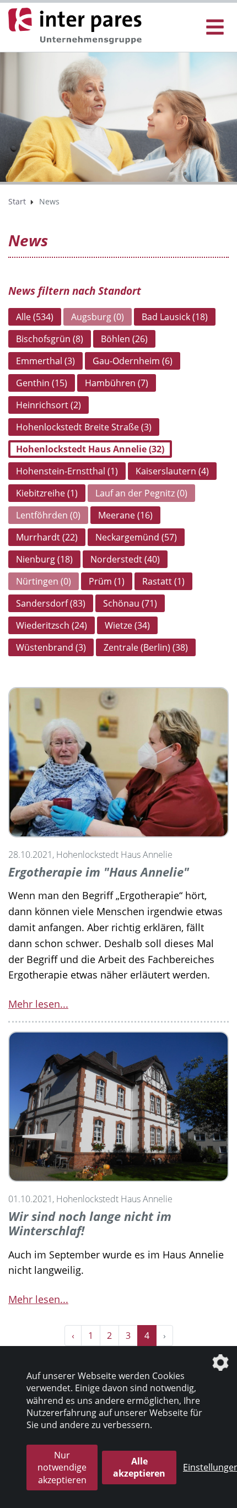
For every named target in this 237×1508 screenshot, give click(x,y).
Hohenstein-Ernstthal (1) (67, 471)
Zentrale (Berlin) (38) (146, 647)
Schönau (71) (130, 603)
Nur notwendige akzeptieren (62, 1467)
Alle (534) (34, 317)
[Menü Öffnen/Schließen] (215, 27)
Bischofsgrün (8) (49, 339)
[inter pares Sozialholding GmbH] (77, 26)
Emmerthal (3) (45, 361)
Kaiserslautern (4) (172, 471)
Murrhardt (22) (47, 537)
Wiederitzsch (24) (51, 625)
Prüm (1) (107, 581)
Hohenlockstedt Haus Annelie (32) (90, 449)
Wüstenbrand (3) (51, 647)
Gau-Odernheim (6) (133, 361)
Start (17, 201)
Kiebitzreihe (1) (47, 493)
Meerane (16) (125, 515)
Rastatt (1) (163, 581)
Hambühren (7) (116, 383)
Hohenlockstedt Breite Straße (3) (84, 427)
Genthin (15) (41, 383)
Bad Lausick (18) (175, 317)
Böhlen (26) (124, 339)
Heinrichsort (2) (48, 405)
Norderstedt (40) (125, 559)
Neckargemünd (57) (136, 537)
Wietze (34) (127, 625)
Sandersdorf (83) (50, 603)
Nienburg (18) (44, 559)
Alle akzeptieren (139, 1467)
